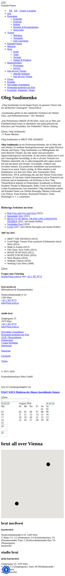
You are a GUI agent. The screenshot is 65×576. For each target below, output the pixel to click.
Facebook (12, 90)
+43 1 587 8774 (34, 276)
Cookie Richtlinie (9, 343)
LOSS (10, 227)
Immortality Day (15, 216)
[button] (48, 464)
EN (16, 10)
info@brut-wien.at (10, 303)
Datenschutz (7, 340)
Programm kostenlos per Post (15, 334)
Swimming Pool (15, 224)
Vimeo (31, 90)
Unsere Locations (27, 10)
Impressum (6, 345)
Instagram (22, 90)
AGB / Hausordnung (11, 337)
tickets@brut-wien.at (11, 276)
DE (10, 10)
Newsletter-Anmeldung (12, 332)
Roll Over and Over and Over (21, 213)
